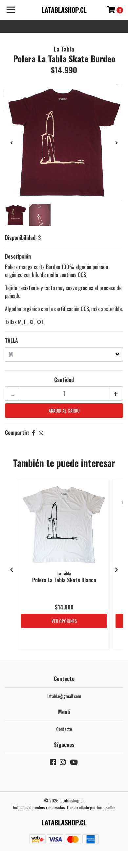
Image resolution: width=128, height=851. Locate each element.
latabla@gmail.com (64, 695)
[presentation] (11, 142)
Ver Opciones (64, 620)
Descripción (18, 256)
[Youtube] (74, 763)
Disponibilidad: (21, 238)
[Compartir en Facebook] (33, 432)
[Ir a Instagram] (63, 763)
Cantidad (64, 380)
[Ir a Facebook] (53, 763)
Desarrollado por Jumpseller (91, 807)
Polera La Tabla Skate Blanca (64, 580)
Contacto (64, 728)
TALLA (11, 341)
